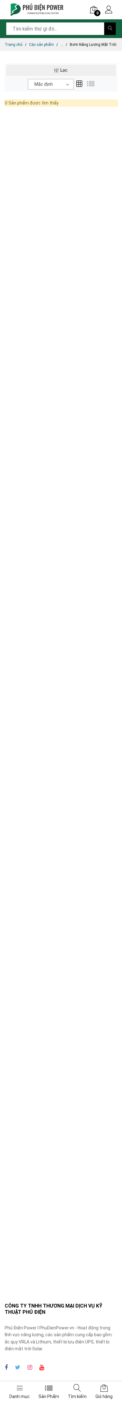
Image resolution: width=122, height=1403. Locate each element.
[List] (90, 84)
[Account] (109, 10)
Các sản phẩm (41, 44)
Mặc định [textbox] (43, 84)
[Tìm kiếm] (110, 28)
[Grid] (79, 84)
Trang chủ (14, 44)
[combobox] (51, 84)
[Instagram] (30, 1367)
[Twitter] (17, 1367)
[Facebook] (6, 1367)
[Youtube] (41, 1367)
